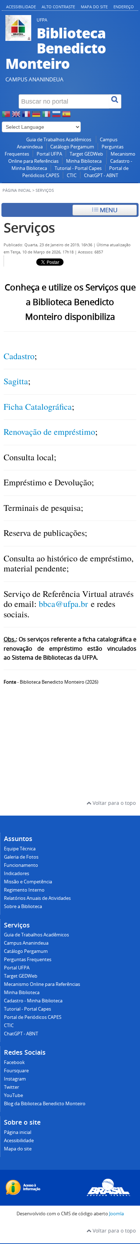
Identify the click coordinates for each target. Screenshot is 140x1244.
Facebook (14, 1062)
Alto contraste (58, 6)
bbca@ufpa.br (63, 603)
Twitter (11, 1087)
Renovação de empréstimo (49, 431)
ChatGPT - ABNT (101, 175)
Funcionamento (21, 865)
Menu (107, 210)
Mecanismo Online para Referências (42, 984)
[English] (16, 116)
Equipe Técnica (20, 849)
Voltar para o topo (113, 802)
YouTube (13, 1095)
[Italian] (46, 116)
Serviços (29, 227)
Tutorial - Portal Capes (78, 168)
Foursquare (16, 1071)
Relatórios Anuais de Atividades (37, 898)
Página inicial (17, 190)
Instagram (15, 1079)
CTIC (71, 175)
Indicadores (16, 873)
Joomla (116, 1214)
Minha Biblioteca (84, 161)
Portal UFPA (49, 154)
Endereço (123, 6)
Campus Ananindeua (26, 943)
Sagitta (16, 381)
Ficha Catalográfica (38, 406)
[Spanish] (66, 116)
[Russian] (56, 116)
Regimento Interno (24, 890)
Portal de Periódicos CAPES (32, 1017)
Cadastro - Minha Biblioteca (33, 1001)
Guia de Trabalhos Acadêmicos (59, 140)
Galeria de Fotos (21, 857)
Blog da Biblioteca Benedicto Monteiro (44, 1104)
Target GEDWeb (86, 154)
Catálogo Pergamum (72, 147)
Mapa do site (94, 6)
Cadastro (19, 356)
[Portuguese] (6, 116)
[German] (36, 116)
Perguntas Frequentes (27, 959)
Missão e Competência (28, 882)
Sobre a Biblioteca (23, 906)
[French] (26, 116)
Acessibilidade (21, 6)
